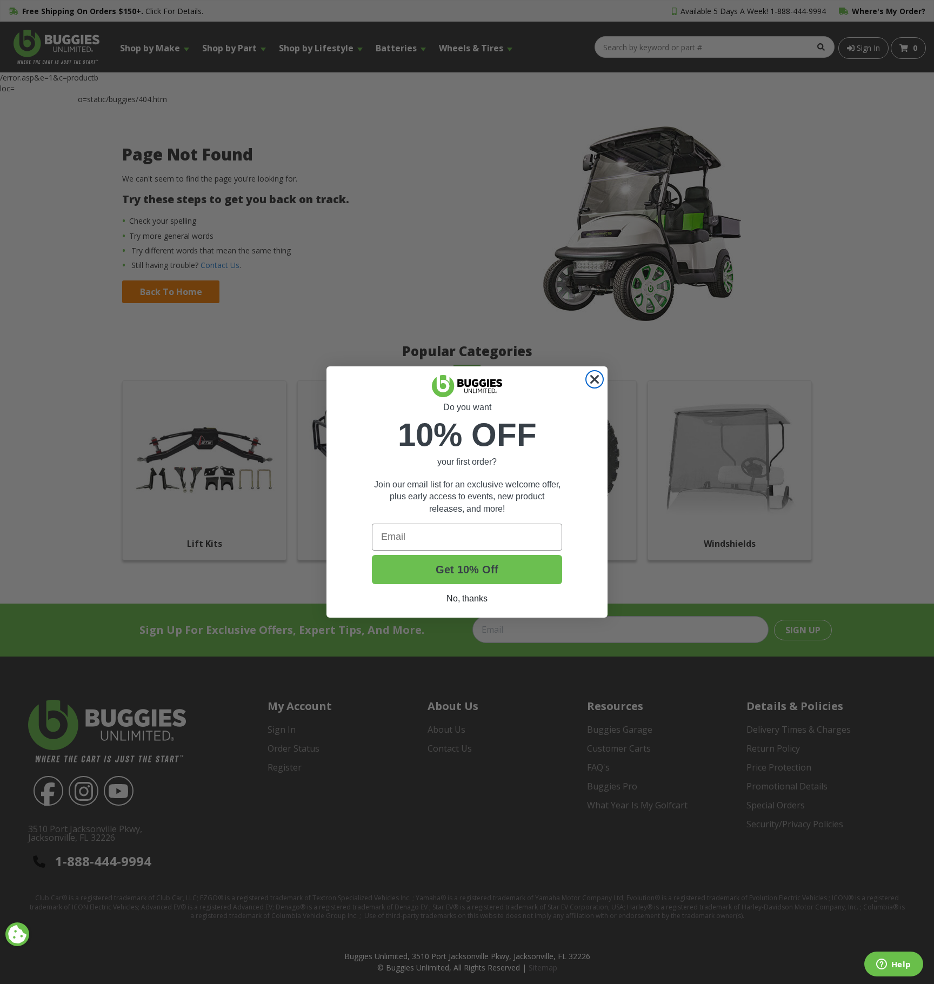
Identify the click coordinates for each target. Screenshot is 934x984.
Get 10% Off (467, 569)
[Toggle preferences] (17, 934)
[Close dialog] (594, 379)
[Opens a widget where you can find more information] (893, 965)
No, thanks (467, 598)
